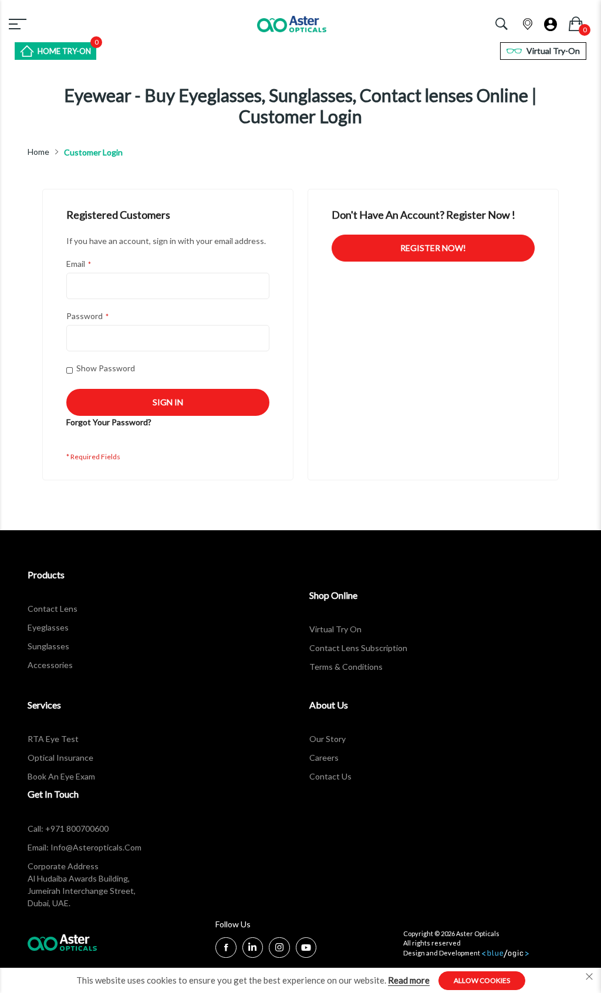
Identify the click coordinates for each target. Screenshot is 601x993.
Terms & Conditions (346, 667)
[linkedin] (252, 949)
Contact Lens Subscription (358, 648)
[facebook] (226, 947)
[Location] (527, 22)
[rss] (279, 949)
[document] (300, 980)
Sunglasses (48, 646)
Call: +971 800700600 (68, 828)
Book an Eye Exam (61, 776)
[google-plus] (306, 949)
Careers (324, 757)
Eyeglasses (48, 627)
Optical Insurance (60, 757)
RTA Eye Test (53, 739)
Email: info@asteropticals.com (84, 847)
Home (38, 152)
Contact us (330, 776)
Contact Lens (52, 609)
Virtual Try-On (553, 51)
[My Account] (550, 21)
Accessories (50, 665)
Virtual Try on (335, 629)
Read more (409, 980)
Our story (327, 739)
